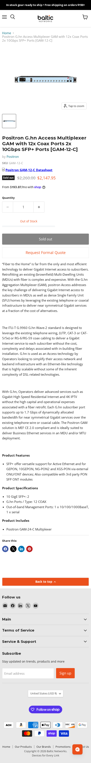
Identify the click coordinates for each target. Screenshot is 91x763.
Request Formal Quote (46, 252)
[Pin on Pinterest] (29, 549)
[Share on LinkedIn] (21, 549)
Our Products (23, 747)
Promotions (62, 747)
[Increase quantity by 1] (39, 207)
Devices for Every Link (45, 755)
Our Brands (43, 747)
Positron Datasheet (29, 170)
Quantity (8, 197)
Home (6, 33)
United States (43, 693)
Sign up (65, 673)
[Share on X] (13, 549)
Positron (13, 156)
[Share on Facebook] (5, 549)
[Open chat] (77, 749)
